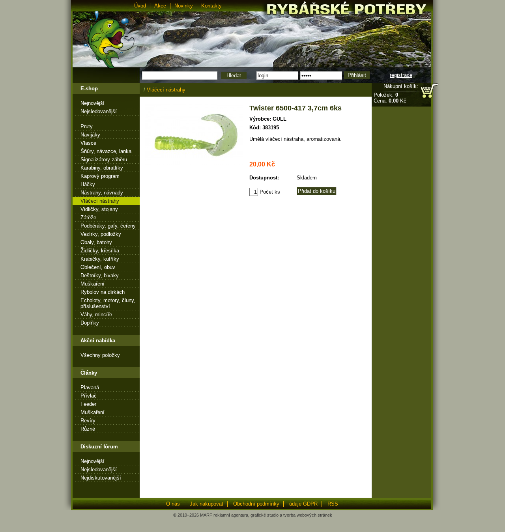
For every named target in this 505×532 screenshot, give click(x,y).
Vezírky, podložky (100, 234)
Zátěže (88, 217)
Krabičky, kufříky (99, 259)
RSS (332, 504)
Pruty (86, 126)
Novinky (183, 6)
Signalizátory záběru (103, 159)
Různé (87, 429)
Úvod (140, 6)
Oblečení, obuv (97, 267)
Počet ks (269, 192)
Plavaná (89, 387)
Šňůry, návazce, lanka (105, 151)
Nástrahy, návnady (101, 193)
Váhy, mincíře (96, 314)
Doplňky (89, 323)
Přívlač (88, 396)
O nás (173, 504)
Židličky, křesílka (99, 251)
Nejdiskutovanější (100, 478)
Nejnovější (92, 103)
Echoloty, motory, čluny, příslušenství (107, 303)
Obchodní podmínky (256, 504)
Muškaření (92, 284)
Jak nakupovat (206, 504)
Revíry (87, 421)
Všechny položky (100, 355)
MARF (206, 515)
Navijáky (90, 135)
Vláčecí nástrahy (99, 201)
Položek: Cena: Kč (390, 98)
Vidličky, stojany (99, 209)
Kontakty (211, 6)
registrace (401, 75)
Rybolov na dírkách (102, 292)
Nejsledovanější (98, 111)
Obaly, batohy (96, 242)
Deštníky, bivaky (99, 275)
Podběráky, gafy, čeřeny (108, 226)
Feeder (88, 404)
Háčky (87, 184)
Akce (160, 6)
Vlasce (88, 143)
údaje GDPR (303, 504)
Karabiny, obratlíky (101, 168)
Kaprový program (100, 176)
